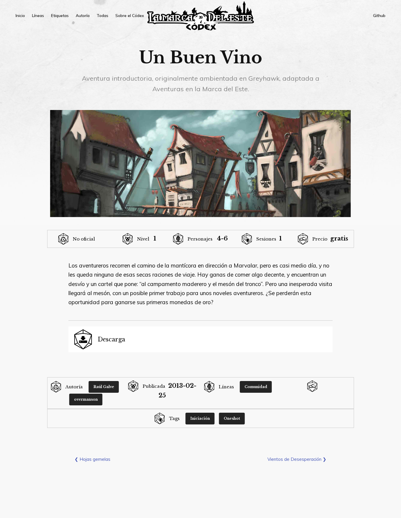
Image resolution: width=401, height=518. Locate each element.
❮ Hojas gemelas (92, 459)
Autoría (83, 15)
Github (379, 15)
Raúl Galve (103, 387)
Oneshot (232, 418)
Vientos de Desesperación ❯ (296, 459)
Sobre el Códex (129, 15)
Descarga (111, 339)
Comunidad (256, 387)
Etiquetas (60, 15)
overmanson (86, 399)
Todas (102, 15)
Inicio (20, 15)
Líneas (38, 15)
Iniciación (200, 418)
